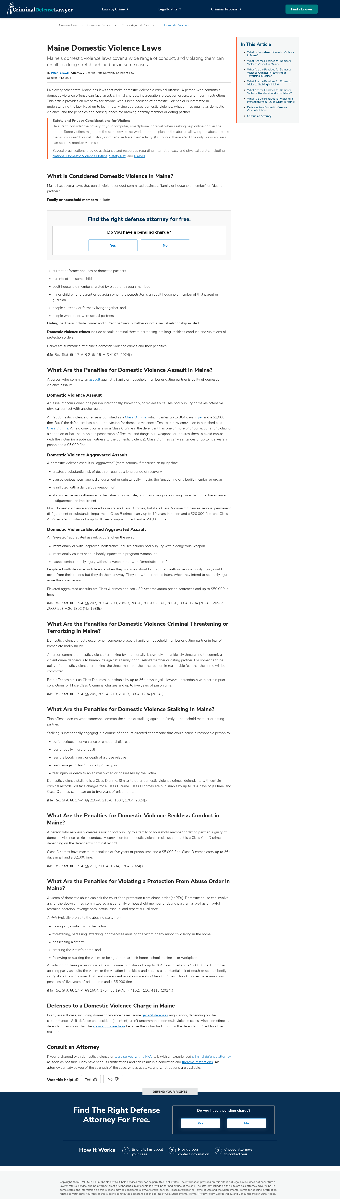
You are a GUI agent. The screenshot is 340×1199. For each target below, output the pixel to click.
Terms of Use (162, 1194)
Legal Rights (167, 9)
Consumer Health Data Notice (257, 1194)
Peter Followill (60, 73)
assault (95, 379)
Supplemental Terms (183, 1194)
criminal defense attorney (211, 1056)
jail (200, 417)
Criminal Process (224, 9)
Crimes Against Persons (137, 25)
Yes (113, 245)
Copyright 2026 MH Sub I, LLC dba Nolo (87, 1182)
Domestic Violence (177, 25)
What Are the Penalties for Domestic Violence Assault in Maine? (269, 62)
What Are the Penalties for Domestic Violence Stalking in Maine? (269, 83)
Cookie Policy (224, 1194)
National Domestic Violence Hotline (80, 156)
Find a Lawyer (301, 9)
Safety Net (117, 156)
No (165, 245)
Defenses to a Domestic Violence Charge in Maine (267, 108)
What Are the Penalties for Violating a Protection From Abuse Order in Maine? (271, 100)
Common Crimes (98, 25)
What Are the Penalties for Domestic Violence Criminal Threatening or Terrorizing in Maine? (269, 73)
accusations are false (109, 1026)
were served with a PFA (133, 1056)
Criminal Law (68, 25)
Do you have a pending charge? (139, 232)
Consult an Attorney (259, 116)
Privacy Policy (206, 1194)
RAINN (139, 156)
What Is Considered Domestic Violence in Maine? (270, 53)
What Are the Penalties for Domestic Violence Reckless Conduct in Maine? (269, 91)
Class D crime (135, 417)
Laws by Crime (113, 9)
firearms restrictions (197, 1062)
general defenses (155, 1015)
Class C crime (57, 428)
